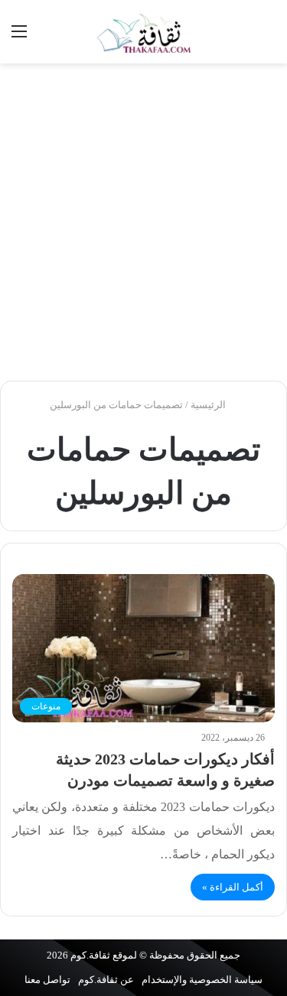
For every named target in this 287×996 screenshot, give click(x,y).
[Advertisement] (143, 222)
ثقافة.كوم (90, 955)
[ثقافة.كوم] (143, 32)
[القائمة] (19, 37)
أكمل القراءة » (232, 887)
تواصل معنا (47, 979)
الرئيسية (209, 404)
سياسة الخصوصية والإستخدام (202, 979)
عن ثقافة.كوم (106, 979)
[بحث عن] (268, 37)
